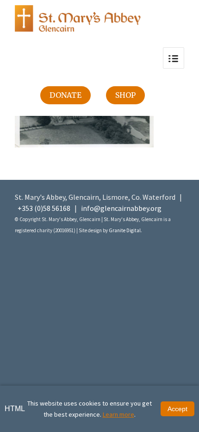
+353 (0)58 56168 (44, 208)
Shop (125, 95)
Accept (177, 409)
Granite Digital (125, 230)
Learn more (118, 414)
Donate (65, 95)
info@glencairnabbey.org (121, 208)
